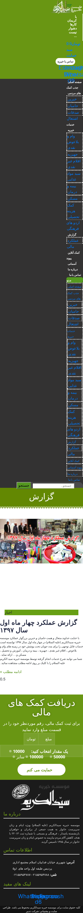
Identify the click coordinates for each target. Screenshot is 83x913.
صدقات (73, 112)
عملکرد (73, 241)
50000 (59, 757)
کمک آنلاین (74, 252)
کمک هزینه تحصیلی (73, 211)
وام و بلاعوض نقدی (73, 142)
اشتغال (72, 118)
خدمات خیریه (70, 127)
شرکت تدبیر (32, 911)
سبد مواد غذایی (73, 176)
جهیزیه (73, 154)
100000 (36, 757)
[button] (65, 61)
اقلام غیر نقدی (73, 164)
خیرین (72, 99)
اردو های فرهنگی (73, 226)
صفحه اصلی (75, 82)
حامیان (73, 106)
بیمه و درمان (72, 189)
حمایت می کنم (40, 769)
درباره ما (73, 269)
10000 (18, 751)
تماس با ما (74, 275)
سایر (20, 757)
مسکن (73, 198)
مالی (70, 247)
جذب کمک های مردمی (73, 90)
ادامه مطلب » (10, 672)
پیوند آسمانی (71, 261)
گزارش (72, 234)
